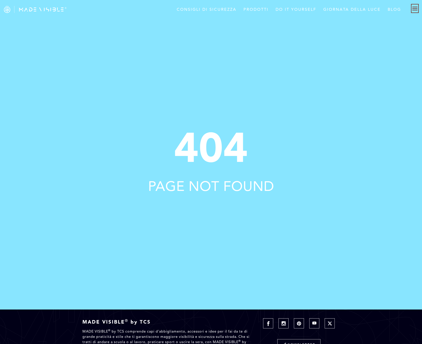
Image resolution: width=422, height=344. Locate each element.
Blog (394, 9)
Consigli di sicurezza (206, 9)
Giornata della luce (352, 9)
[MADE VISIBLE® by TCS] (84, 9)
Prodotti (256, 9)
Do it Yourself (296, 9)
